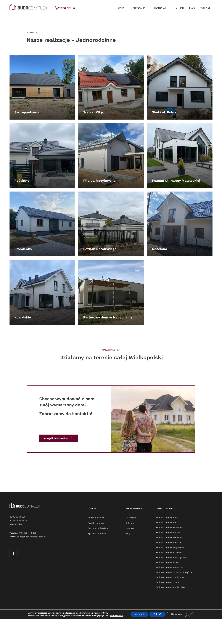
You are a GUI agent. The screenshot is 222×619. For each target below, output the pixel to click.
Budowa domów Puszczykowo (171, 557)
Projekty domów (96, 523)
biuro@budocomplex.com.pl (31, 536)
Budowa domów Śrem (167, 582)
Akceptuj (139, 614)
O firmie (179, 7)
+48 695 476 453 (27, 533)
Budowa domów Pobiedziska (170, 587)
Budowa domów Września (169, 537)
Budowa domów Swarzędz (169, 542)
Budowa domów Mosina (168, 562)
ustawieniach (116, 615)
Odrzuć (157, 614)
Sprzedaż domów (97, 533)
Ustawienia (176, 614)
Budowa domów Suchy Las (170, 577)
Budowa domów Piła (166, 522)
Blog (192, 7)
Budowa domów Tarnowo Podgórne (174, 572)
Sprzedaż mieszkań (98, 528)
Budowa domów (96, 517)
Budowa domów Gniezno (169, 527)
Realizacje (131, 517)
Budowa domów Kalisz (167, 517)
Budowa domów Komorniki (169, 567)
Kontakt (205, 7)
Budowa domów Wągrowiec (170, 547)
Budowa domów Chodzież (169, 552)
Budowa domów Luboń (168, 532)
